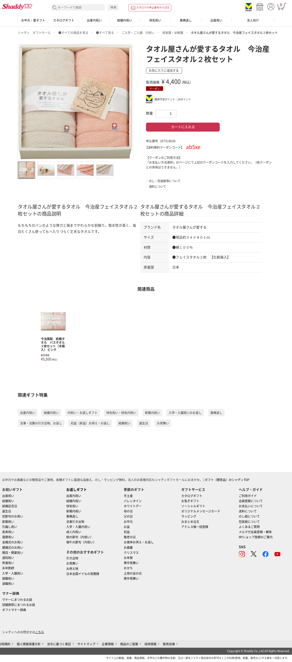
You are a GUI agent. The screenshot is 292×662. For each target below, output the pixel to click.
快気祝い (155, 20)
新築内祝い (152, 412)
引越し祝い (9, 526)
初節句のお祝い (12, 516)
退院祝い (8, 557)
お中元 (128, 521)
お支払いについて (251, 506)
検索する (55, 7)
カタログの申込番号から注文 (153, 7)
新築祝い (8, 521)
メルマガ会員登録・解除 (255, 531)
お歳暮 (128, 547)
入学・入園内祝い (78, 526)
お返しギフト (76, 489)
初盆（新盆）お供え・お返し (90, 423)
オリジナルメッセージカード (200, 511)
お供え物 (72, 568)
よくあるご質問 (249, 526)
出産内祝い (94, 20)
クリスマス (131, 552)
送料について (157, 186)
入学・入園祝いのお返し (185, 412)
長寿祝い (8, 531)
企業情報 (108, 644)
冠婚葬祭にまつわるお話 (18, 604)
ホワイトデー (133, 506)
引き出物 (72, 558)
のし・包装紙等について (165, 180)
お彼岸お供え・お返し (139, 542)
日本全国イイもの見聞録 (82, 573)
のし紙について (249, 516)
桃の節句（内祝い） (79, 537)
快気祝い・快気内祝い (121, 412)
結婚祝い (124, 423)
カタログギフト (63, 20)
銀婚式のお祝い (12, 547)
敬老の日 (130, 537)
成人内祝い (73, 531)
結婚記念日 (9, 506)
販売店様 (169, 644)
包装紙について (249, 521)
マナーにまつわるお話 (17, 599)
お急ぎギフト (190, 500)
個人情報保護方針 (29, 644)
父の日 (128, 516)
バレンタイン (133, 500)
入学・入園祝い (12, 573)
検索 (114, 7)
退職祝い (8, 583)
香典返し (186, 20)
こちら (39, 632)
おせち (128, 568)
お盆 (127, 526)
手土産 (128, 495)
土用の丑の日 (133, 573)
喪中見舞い (131, 578)
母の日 (128, 511)
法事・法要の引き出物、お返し (41, 423)
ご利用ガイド (248, 495)
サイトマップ (86, 644)
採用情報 (150, 644)
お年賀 (128, 557)
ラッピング (188, 516)
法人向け (253, 20)
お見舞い (163, 423)
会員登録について (251, 500)
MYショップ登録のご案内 (256, 537)
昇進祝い (8, 562)
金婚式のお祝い (12, 542)
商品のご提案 (129, 644)
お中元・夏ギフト (33, 20)
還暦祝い (8, 537)
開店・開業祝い (12, 552)
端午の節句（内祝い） (81, 542)
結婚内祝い (124, 20)
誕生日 (143, 423)
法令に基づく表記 (59, 644)
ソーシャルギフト (193, 506)
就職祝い (8, 578)
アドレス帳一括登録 (194, 526)
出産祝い (216, 20)
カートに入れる (183, 127)
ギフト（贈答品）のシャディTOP (227, 479)
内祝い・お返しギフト (82, 412)
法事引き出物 (75, 521)
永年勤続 (8, 568)
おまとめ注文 (190, 521)
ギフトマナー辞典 (14, 609)
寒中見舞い (131, 562)
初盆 (127, 531)
